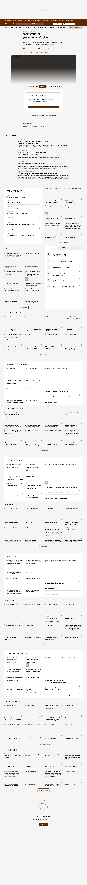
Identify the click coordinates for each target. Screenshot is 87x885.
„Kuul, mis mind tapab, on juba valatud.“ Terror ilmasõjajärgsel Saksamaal (32, 444)
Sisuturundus (24, 171)
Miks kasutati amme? (12, 495)
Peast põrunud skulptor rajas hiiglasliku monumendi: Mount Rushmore (12, 348)
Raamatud (62, 27)
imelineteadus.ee (8, 20)
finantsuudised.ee (46, 20)
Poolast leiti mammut (30, 784)
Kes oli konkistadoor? (31, 400)
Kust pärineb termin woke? (72, 637)
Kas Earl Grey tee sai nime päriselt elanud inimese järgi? (59, 492)
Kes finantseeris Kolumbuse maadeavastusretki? (57, 396)
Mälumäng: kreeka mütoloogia (63, 280)
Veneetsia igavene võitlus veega (33, 737)
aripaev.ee (20, 20)
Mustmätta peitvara (70, 784)
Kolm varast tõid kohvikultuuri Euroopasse (56, 498)
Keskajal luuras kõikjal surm (14, 208)
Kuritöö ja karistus (34, 27)
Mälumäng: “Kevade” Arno (51, 218)
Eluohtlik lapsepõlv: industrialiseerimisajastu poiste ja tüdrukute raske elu (34, 142)
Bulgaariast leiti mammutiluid (61, 267)
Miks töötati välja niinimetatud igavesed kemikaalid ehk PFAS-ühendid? (32, 153)
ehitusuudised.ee (38, 20)
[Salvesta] (39, 195)
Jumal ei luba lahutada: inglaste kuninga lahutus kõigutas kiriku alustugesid (13, 591)
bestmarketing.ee (30, 20)
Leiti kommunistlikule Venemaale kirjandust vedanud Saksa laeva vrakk (52, 738)
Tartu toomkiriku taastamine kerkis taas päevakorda (20, 235)
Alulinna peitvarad (50, 766)
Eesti (58, 27)
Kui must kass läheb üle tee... (54, 583)
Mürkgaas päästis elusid (71, 717)
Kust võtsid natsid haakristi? (12, 617)
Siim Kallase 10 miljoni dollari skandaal (63, 287)
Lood (19, 139)
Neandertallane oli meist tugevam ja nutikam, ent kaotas (21, 230)
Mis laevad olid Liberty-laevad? (17, 197)
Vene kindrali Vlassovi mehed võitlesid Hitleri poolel (59, 695)
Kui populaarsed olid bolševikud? (33, 637)
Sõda (15, 27)
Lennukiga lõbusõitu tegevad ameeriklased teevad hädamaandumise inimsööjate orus (52, 719)
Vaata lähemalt (34, 115)
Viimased (11, 27)
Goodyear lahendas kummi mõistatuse (31, 163)
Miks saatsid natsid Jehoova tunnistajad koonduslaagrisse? (55, 681)
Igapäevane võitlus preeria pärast (56, 391)
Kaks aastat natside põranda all (14, 689)
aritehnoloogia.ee (54, 20)
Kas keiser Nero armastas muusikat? (16, 219)
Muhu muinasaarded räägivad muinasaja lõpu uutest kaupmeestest (71, 522)
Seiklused (47, 27)
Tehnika (42, 27)
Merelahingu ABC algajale (31, 266)
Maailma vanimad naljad (13, 202)
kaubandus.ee (61, 20)
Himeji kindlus (68, 329)
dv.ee (25, 20)
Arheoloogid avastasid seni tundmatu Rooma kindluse (20, 224)
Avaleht (6, 27)
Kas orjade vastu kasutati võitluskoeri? (16, 213)
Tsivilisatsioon (25, 27)
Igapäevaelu (25, 126)
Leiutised (34, 126)
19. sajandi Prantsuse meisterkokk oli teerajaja (61, 487)
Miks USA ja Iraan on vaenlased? (33, 617)
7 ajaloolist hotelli (30, 476)
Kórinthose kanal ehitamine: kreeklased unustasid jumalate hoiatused (72, 348)
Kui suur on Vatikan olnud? (52, 594)
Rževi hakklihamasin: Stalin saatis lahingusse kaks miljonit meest (32, 691)
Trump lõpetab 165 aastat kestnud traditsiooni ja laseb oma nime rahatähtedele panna (14, 478)
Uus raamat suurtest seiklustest (33, 717)
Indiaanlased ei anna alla (11, 283)
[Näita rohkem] (75, 21)
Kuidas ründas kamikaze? (11, 301)
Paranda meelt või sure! (51, 588)
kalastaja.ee (15, 20)
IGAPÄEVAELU (25, 31)
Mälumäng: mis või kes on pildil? (63, 261)
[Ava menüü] (13, 24)
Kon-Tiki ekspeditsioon (51, 402)
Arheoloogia (53, 27)
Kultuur (19, 27)
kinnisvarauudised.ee (69, 20)
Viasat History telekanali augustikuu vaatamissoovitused (38, 174)
